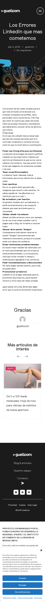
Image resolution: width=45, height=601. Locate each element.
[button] (41, 550)
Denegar (22, 585)
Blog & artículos (22, 463)
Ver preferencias (22, 592)
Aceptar (22, 578)
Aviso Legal (38, 598)
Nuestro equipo (22, 470)
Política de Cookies (9, 598)
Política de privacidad (25, 598)
